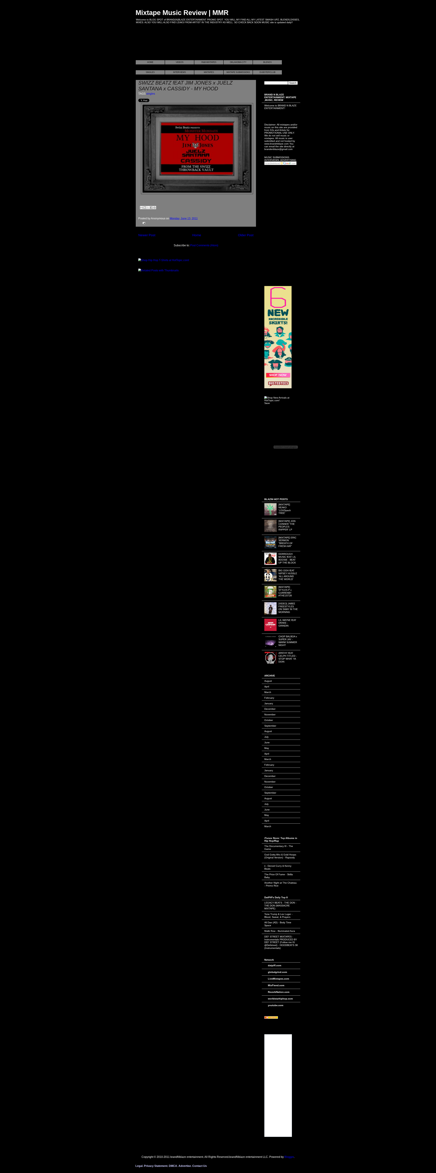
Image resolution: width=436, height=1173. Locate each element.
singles (150, 93)
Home (196, 235)
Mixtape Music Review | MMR (182, 12)
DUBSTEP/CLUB (267, 72)
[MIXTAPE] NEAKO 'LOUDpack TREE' (284, 508)
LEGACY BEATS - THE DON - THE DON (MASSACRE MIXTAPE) (280, 905)
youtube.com (275, 1005)
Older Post (245, 235)
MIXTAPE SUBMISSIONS (238, 72)
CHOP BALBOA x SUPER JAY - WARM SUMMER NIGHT (287, 640)
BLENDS (267, 62)
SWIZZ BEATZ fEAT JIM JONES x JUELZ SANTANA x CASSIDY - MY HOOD (185, 85)
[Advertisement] (198, 46)
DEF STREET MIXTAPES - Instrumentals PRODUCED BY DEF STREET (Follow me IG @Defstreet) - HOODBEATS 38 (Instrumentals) (281, 942)
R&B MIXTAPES (208, 62)
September (270, 725)
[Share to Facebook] (151, 207)
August (268, 681)
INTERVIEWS (179, 72)
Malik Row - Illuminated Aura (279, 931)
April (266, 686)
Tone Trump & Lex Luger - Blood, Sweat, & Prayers (278, 915)
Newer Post (146, 235)
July (266, 736)
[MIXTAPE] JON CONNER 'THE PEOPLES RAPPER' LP (286, 525)
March (267, 692)
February (269, 697)
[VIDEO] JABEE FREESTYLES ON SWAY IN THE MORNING (288, 607)
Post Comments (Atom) (204, 245)
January (268, 703)
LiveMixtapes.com (278, 978)
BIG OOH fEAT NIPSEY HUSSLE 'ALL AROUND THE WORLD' (287, 574)
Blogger (289, 1156)
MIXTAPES (209, 72)
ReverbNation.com (278, 992)
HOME (150, 62)
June (267, 742)
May (266, 748)
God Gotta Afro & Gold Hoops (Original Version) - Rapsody (280, 856)
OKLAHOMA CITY (238, 62)
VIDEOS (179, 62)
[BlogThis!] (144, 207)
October (268, 720)
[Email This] (141, 207)
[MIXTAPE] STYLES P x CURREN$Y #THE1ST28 (285, 591)
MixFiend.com (276, 985)
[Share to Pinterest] (154, 207)
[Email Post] (143, 222)
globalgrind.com (277, 972)
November (270, 714)
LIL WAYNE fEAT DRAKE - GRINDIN (287, 623)
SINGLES (150, 72)
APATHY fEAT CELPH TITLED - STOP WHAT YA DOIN (287, 657)
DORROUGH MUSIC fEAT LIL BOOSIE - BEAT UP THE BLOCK (287, 558)
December (270, 709)
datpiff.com (274, 965)
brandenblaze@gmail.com (278, 149)
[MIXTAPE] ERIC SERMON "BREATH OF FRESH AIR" (287, 541)
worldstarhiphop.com (280, 998)
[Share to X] (148, 207)
